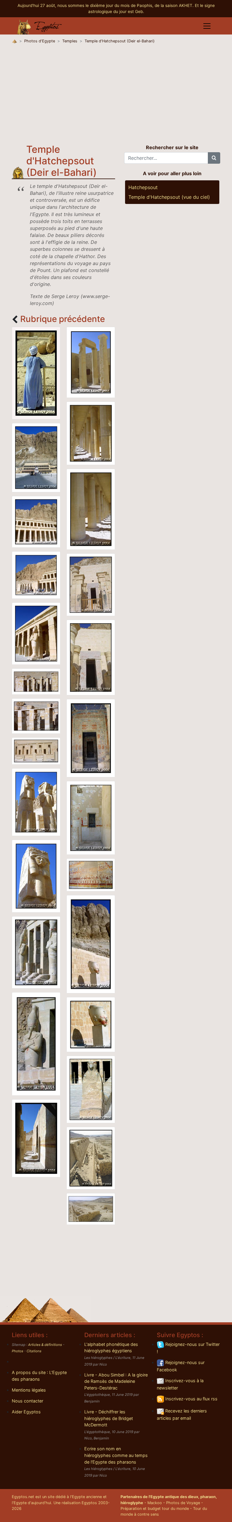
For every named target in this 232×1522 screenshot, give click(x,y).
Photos (17, 1351)
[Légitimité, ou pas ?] (36, 952)
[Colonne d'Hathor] (36, 681)
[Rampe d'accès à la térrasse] (91, 1158)
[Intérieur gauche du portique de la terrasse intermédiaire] (91, 433)
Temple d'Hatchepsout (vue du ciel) (169, 197)
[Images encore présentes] (91, 657)
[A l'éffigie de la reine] (91, 944)
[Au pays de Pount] (91, 874)
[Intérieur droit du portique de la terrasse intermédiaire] (91, 509)
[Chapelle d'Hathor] (36, 750)
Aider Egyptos (26, 1411)
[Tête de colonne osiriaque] (91, 1024)
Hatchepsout (143, 187)
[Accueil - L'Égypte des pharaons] (40, 26)
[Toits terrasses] (36, 521)
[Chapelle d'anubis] (91, 584)
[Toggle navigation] (206, 26)
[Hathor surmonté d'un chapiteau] (36, 876)
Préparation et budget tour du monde (155, 1508)
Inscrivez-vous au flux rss (191, 1398)
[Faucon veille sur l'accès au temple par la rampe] (91, 1089)
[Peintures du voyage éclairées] (36, 1138)
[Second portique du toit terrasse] (36, 633)
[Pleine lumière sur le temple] (36, 715)
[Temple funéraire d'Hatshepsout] (36, 457)
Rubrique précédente (62, 319)
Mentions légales (29, 1389)
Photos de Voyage (183, 1503)
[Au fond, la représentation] (91, 818)
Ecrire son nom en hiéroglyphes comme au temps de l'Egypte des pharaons (116, 1455)
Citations (34, 1351)
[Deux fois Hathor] (36, 802)
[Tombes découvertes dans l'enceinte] (91, 1208)
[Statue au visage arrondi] (36, 1043)
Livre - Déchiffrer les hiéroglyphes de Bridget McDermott (108, 1418)
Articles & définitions (45, 1345)
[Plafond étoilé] (91, 738)
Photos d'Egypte (39, 41)
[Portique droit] (91, 362)
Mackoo (154, 1503)
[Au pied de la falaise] (36, 575)
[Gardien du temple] (36, 372)
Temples (69, 41)
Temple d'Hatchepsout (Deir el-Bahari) (120, 41)
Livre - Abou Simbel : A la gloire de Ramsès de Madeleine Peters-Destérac (116, 1381)
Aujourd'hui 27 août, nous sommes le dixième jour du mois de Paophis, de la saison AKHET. (106, 5)
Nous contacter (27, 1400)
